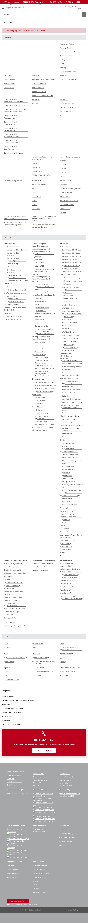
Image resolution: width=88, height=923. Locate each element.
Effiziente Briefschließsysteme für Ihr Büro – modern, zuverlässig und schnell (44, 218)
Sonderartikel (64, 529)
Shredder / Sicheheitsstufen (70, 80)
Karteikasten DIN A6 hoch (71, 262)
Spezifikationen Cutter (68, 72)
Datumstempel (39, 398)
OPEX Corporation (38, 668)
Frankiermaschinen (11, 247)
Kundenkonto (64, 208)
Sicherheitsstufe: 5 (66, 587)
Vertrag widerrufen (17, 901)
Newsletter (36, 99)
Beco (6, 653)
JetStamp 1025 (39, 257)
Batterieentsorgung (67, 111)
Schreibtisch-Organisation (71, 399)
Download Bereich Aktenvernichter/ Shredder (13, 100)
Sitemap (35, 103)
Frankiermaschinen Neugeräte (13, 254)
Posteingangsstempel (11, 305)
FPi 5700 (63, 169)
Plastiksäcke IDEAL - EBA (71, 574)
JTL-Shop (75, 910)
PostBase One (37, 171)
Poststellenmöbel (38, 87)
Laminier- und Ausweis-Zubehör (70, 429)
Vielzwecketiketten (69, 443)
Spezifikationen (64, 774)
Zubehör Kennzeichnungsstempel (43, 291)
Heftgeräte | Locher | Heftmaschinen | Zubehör (69, 515)
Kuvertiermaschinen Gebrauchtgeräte (14, 276)
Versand (34, 905)
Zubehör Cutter (67, 296)
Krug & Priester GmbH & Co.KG (43, 672)
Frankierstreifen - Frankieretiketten (68, 447)
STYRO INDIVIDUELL (69, 326)
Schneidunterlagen (69, 419)
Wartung (63, 68)
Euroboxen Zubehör (69, 505)
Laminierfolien (67, 437)
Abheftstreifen (67, 479)
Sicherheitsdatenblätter (67, 777)
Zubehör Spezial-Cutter (70, 302)
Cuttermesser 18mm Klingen (72, 281)
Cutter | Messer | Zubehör (69, 275)
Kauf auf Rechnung (67, 204)
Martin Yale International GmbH (15, 657)
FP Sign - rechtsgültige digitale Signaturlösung (15, 217)
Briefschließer (65, 532)
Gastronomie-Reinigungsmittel (15, 573)
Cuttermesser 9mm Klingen (72, 278)
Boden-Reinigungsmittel (12, 567)
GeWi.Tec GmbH (37, 643)
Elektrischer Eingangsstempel (45, 385)
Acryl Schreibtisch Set (70, 347)
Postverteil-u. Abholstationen (42, 95)
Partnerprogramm (66, 56)
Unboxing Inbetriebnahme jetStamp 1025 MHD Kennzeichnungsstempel (43, 331)
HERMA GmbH (9, 661)
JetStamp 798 (39, 266)
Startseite (63, 185)
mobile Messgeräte (39, 354)
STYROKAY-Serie (68, 329)
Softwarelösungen (13, 264)
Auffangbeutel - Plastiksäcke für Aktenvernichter (71, 570)
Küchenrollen (9, 589)
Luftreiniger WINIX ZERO (68, 482)
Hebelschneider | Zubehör (72, 367)
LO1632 (34, 193)
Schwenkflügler (67, 387)
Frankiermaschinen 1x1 (68, 52)
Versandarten (9, 87)
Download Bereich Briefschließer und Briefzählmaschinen (16, 111)
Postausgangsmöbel (39, 91)
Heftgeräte (66, 519)
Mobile (62, 526)
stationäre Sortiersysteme (41, 570)
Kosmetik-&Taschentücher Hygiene (13, 593)
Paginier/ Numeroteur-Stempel (43, 382)
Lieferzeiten (8, 76)
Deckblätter (66, 472)
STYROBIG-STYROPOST (70, 338)
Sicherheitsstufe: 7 (66, 593)
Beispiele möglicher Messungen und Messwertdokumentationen (44, 373)
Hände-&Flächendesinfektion (14, 582)
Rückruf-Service (65, 181)
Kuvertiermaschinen (11, 267)
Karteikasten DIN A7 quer (71, 269)
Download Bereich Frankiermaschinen (11, 123)
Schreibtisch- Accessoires (71, 390)
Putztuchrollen (9, 615)
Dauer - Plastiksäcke (69, 578)
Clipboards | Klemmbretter (72, 402)
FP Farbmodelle (65, 543)
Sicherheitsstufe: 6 (66, 590)
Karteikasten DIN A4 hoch (71, 250)
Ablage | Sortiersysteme (68, 305)
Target (34, 647)
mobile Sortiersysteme (40, 567)
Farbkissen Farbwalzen (42, 422)
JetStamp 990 (39, 260)
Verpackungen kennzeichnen (44, 314)
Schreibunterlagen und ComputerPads (70, 382)
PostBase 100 (36, 163)
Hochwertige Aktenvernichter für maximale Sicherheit (43, 226)
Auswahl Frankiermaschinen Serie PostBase (42, 158)
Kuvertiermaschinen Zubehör (17, 281)
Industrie (37, 317)
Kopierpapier (64, 508)
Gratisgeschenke (66, 193)
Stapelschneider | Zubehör (72, 364)
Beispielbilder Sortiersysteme (42, 564)
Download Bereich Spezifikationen (10, 148)
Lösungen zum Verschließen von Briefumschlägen (71, 536)
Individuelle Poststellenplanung (43, 80)
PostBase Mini (37, 167)
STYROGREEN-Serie (69, 341)
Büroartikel (6, 704)
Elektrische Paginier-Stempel (44, 388)
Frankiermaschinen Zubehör (17, 250)
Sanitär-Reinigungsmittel (13, 570)
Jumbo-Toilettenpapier (12, 612)
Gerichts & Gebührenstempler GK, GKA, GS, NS (15, 309)
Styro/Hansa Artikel (67, 511)
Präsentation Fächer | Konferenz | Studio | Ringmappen (71, 406)
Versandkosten (9, 80)
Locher (64, 523)
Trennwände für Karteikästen (72, 272)
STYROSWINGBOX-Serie (70, 335)
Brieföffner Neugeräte (15, 287)
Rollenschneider (68, 370)
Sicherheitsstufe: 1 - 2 (67, 581)
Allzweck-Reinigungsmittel (13, 564)
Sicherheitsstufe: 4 (66, 584)
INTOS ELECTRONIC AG (68, 672)
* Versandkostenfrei (67, 44)
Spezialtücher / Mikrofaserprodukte (11, 604)
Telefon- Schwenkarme (70, 393)
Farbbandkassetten (41, 413)
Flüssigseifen (8, 579)
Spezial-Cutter (67, 292)
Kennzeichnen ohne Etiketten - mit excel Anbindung (43, 429)
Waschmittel (8, 576)
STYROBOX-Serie (68, 344)
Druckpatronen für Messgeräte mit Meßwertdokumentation (43, 363)
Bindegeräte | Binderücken (69, 451)
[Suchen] (84, 14)
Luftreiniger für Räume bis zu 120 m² (73, 491)
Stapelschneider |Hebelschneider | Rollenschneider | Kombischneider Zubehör (69, 357)
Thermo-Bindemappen (70, 455)
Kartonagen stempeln (42, 307)
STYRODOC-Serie (68, 308)
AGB (61, 115)
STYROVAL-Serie (68, 320)
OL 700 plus (36, 208)
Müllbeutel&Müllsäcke (12, 585)
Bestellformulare (65, 780)
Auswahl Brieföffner (39, 185)
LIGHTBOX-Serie (68, 351)
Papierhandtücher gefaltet (13, 597)
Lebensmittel (39, 320)
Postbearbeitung (8, 696)
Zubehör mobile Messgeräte (44, 368)
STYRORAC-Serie (68, 316)
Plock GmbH (64, 676)
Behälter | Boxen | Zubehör (70, 495)
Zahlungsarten (9, 83)
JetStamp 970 (39, 263)
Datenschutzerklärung (68, 107)
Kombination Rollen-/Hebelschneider (70, 374)
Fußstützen (66, 396)
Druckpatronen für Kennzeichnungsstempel (43, 285)
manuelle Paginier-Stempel (44, 391)
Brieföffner (64, 76)
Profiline (7, 647)
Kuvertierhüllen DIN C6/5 (13, 319)
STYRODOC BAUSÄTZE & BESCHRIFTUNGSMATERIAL (71, 312)
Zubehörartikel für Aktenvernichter (66, 565)
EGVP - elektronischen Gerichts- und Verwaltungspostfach (15, 223)
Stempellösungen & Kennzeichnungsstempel (18, 700)
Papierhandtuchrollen (12, 600)
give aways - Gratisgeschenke (15, 626)
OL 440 (34, 204)
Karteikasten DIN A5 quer (71, 259)
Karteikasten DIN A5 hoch (71, 256)
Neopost (63, 661)
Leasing (62, 60)
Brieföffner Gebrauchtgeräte (17, 290)
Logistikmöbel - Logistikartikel (12, 712)
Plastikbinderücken (69, 469)
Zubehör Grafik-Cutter (70, 299)
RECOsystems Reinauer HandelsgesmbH (68, 648)
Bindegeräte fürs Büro (70, 458)
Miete (62, 64)
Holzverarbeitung (40, 310)
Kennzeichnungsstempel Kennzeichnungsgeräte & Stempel (41, 251)
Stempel (36, 785)
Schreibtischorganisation (69, 378)
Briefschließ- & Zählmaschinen (15, 293)
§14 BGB (63, 212)
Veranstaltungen (40, 301)
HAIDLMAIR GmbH (66, 653)
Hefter (62, 643)
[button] (65, 9)
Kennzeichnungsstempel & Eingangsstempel (44, 270)
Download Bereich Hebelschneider (10, 129)
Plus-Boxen (66, 502)
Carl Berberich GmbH (11, 680)
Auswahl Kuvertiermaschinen (70, 157)
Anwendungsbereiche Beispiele (43, 295)
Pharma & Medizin (41, 326)
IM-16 (34, 189)
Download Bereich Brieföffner (14, 106)
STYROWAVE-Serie (68, 332)
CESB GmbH (36, 653)
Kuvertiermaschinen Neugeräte (14, 271)
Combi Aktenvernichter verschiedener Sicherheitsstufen (71, 597)
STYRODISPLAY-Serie (69, 323)
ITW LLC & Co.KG (38, 676)
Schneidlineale (67, 422)
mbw (6, 643)
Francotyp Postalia (66, 48)
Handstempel (37, 394)
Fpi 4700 (63, 165)
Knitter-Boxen (67, 499)
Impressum (64, 99)
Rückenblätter (67, 475)
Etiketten (63, 440)
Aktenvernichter (65, 550)
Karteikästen (64, 247)
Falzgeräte (7, 313)
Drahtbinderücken (69, 466)
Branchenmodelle (66, 546)
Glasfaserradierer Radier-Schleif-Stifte (71, 288)
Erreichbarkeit (65, 196)
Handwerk (38, 298)
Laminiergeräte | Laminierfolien (71, 425)
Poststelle (35, 76)
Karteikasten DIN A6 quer (71, 265)
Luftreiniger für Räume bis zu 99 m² (73, 486)
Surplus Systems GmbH (40, 657)
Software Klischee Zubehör (44, 425)
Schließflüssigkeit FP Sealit (16, 301)
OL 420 (34, 200)
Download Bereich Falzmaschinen (10, 117)
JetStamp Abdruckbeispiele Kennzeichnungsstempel (41, 338)
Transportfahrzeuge (39, 83)
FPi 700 (62, 177)
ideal (6, 672)
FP (60, 657)
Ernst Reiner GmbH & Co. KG (70, 668)
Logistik (37, 323)
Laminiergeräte (67, 434)
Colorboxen (38, 410)
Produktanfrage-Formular (69, 200)
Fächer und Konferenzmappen (69, 412)
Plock (61, 556)
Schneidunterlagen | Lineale (70, 416)
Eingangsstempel (38, 379)
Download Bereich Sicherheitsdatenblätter (12, 142)
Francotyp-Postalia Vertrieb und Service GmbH (43, 662)
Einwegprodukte (10, 618)
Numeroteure (39, 404)
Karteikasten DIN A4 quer (71, 253)
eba (5, 676)
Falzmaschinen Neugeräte (16, 316)
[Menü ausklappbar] (3, 7)
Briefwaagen (37, 777)
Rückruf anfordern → (43, 750)
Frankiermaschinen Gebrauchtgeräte (13, 259)
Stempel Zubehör (38, 407)
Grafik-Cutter (67, 284)
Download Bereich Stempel (14, 153)
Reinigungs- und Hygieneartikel (13, 708)
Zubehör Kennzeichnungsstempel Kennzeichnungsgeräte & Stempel (41, 277)
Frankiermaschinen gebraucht (70, 189)
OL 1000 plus (36, 196)
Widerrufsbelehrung (67, 103)
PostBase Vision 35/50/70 (41, 175)
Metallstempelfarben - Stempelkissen (42, 417)
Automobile (38, 304)
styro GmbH (8, 668)
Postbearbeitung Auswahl (13, 181)
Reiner (62, 553)
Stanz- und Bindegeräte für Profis (72, 462)
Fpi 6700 (63, 173)
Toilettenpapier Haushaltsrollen (15, 609)
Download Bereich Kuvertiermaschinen (11, 135)
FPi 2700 (63, 161)
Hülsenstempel (39, 401)
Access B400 (36, 181)
